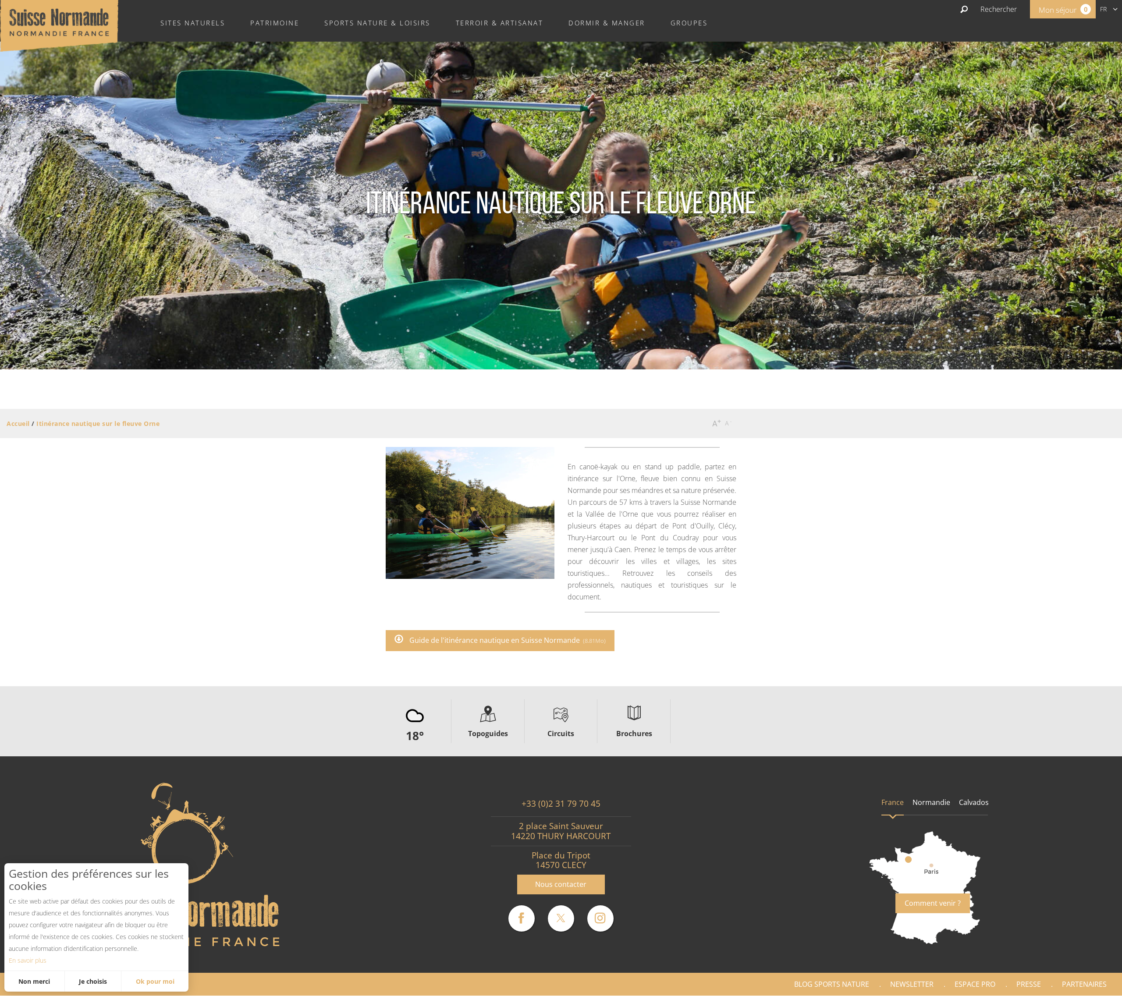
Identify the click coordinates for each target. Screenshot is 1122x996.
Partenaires (1084, 984)
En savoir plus (27, 960)
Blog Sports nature (831, 984)
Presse (1028, 984)
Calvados (974, 802)
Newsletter (912, 984)
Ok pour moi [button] (155, 981)
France (892, 802)
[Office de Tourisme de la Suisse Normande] (59, 25)
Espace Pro (975, 984)
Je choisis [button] (93, 981)
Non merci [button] (34, 981)
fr (1103, 9)
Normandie (931, 802)
